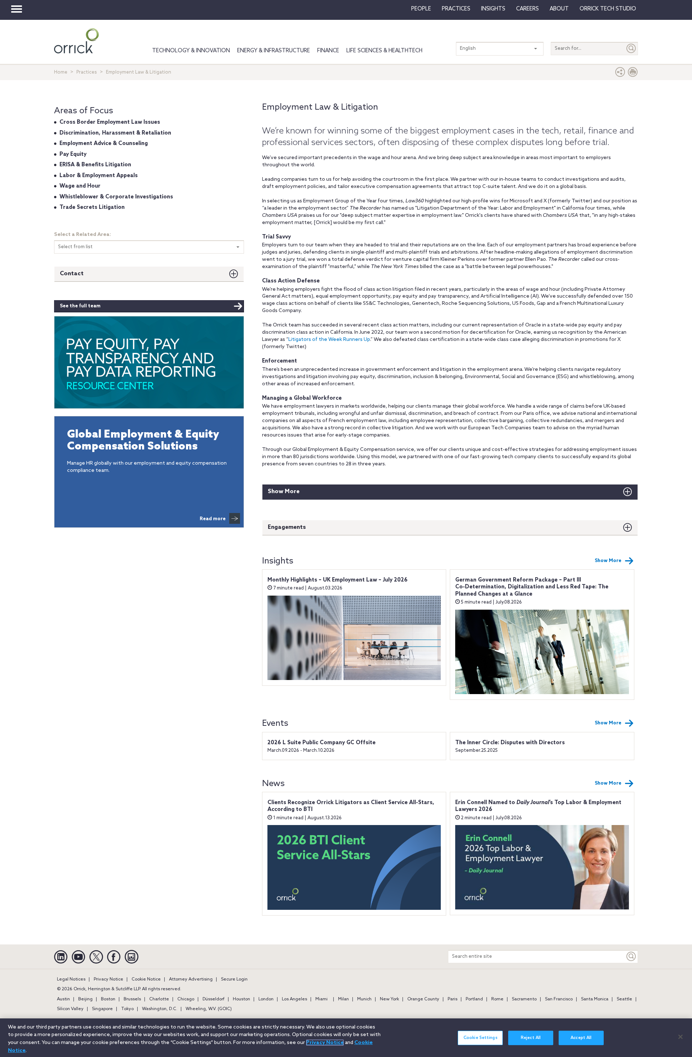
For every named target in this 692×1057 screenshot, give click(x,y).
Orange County (423, 999)
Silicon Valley (70, 1009)
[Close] (680, 1037)
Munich (364, 999)
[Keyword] (631, 956)
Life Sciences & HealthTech (384, 51)
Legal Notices (71, 979)
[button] (620, 74)
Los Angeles (294, 999)
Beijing (85, 999)
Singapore (102, 1009)
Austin (63, 999)
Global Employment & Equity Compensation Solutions (143, 441)
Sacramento (524, 999)
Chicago (185, 999)
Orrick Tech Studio (608, 9)
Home (60, 72)
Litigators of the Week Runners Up (329, 340)
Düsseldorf (214, 999)
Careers (527, 9)
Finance (328, 51)
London (266, 999)
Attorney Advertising (191, 979)
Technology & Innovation (191, 51)
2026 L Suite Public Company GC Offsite (321, 743)
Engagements (287, 527)
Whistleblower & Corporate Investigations (116, 197)
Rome (497, 999)
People (421, 9)
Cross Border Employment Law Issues (109, 122)
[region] (346, 1037)
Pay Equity (72, 154)
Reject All (531, 1037)
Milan (343, 999)
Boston (108, 999)
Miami (321, 999)
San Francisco (559, 999)
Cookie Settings (480, 1037)
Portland (474, 999)
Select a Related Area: (82, 235)
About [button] (559, 9)
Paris (452, 999)
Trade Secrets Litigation (92, 207)
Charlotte (159, 999)
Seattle (624, 999)
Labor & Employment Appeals (98, 175)
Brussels (132, 999)
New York (389, 999)
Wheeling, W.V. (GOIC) (209, 1009)
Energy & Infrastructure (273, 51)
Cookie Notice (146, 979)
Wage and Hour (80, 186)
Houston (241, 999)
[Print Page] (633, 74)
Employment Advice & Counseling (103, 143)
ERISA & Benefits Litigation (95, 165)
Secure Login (234, 979)
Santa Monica (594, 999)
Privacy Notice (108, 979)
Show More (284, 491)
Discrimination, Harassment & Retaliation (115, 133)
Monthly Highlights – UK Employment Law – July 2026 (337, 580)
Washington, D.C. (159, 1009)
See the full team (80, 306)
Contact (72, 273)
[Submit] (631, 48)
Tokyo (127, 1009)
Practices (456, 9)
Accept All (581, 1037)
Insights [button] (493, 9)
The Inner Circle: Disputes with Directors (510, 743)
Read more (213, 519)
